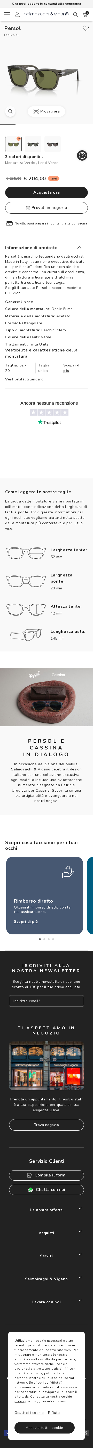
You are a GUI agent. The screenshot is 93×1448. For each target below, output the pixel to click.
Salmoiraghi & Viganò (46, 1279)
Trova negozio (46, 1124)
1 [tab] (40, 939)
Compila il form (50, 1175)
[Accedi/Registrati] (17, 15)
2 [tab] (44, 939)
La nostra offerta (46, 1209)
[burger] (7, 14)
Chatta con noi (50, 1189)
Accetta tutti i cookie (44, 1427)
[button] (85, 14)
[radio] (13, 144)
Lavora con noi (46, 1302)
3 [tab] (49, 939)
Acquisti (46, 1233)
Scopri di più (72, 368)
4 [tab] (53, 939)
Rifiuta (54, 1412)
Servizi (46, 1256)
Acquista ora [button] (46, 192)
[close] (86, 28)
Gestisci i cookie (29, 1412)
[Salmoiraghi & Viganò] (46, 13)
